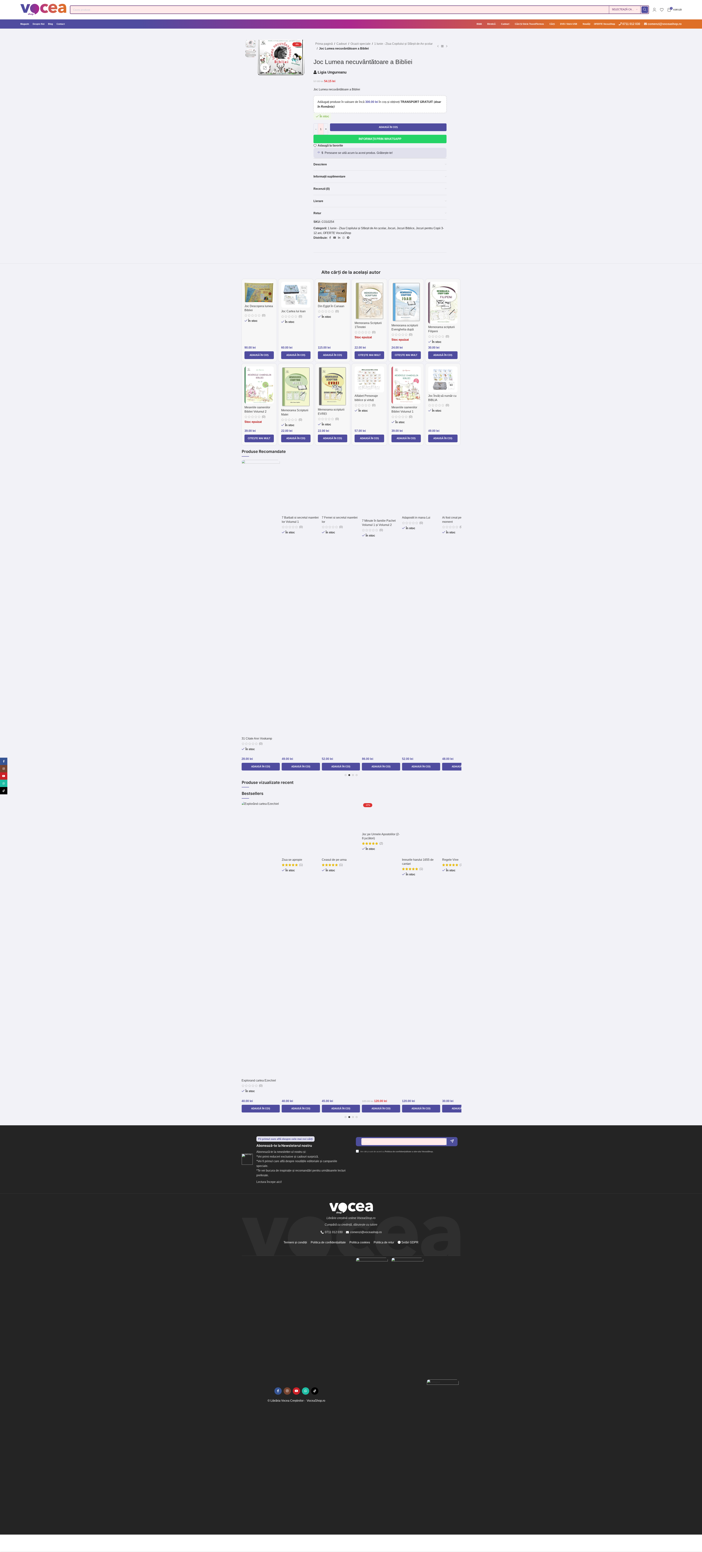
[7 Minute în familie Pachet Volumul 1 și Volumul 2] (312, 597)
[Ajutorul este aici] (432, 487)
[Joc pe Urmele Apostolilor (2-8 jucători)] (312, 939)
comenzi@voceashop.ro (665, 23)
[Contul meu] (654, 9)
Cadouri (341, 43)
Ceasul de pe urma (265, 1080)
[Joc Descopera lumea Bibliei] (259, 292)
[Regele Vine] (392, 939)
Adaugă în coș (388, 127)
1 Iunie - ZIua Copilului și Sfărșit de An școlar (403, 43)
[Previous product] (438, 46)
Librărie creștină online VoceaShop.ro (351, 1218)
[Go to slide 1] (346, 775)
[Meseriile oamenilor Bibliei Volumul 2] (259, 385)
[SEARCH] (644, 9)
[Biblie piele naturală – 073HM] (432, 829)
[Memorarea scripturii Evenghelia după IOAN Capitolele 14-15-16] (406, 302)
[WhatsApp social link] (343, 237)
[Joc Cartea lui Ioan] (296, 295)
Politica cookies (359, 1242)
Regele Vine (381, 1080)
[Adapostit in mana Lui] (352, 597)
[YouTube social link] (296, 1391)
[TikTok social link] (314, 1391)
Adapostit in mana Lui (347, 738)
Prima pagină (324, 43)
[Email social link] (334, 237)
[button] (259, 355)
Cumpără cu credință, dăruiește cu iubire (351, 1224)
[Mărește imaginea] (264, 67)
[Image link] (372, 1395)
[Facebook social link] (330, 237)
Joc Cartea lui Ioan (293, 311)
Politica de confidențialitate (328, 1242)
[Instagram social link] (287, 1391)
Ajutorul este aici (424, 518)
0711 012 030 (631, 23)
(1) (271, 1085)
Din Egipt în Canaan (331, 306)
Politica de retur (384, 1242)
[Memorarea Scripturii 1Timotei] (369, 300)
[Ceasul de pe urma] (272, 939)
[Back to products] (442, 46)
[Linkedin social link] (339, 237)
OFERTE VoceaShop (337, 233)
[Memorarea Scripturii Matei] (296, 386)
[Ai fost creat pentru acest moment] (392, 597)
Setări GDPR (409, 1242)
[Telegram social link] (348, 237)
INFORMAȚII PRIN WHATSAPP (380, 138)
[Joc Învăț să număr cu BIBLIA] (443, 379)
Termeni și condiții (295, 1242)
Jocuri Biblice (405, 228)
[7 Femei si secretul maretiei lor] (272, 597)
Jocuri (391, 228)
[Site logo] (43, 9)
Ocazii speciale (361, 43)
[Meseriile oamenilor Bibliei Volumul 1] (406, 385)
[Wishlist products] (661, 9)
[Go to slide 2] (349, 775)
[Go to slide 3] (353, 775)
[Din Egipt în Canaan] (332, 292)
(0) (263, 315)
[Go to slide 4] (357, 775)
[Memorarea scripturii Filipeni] (443, 303)
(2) (311, 1089)
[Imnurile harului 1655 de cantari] (352, 939)
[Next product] (447, 46)
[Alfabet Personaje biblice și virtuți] (369, 379)
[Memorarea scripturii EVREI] (332, 386)
